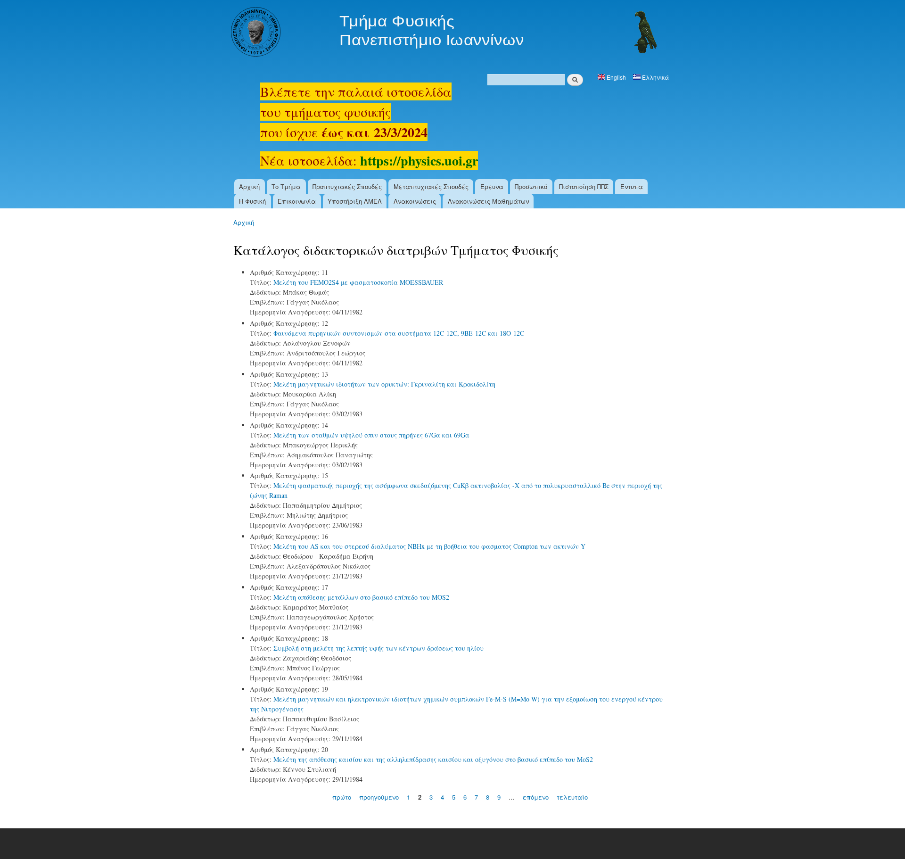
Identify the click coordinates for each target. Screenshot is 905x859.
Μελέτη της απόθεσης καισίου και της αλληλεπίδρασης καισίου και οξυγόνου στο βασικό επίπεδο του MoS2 (433, 759)
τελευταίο (572, 797)
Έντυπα (631, 186)
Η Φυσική (252, 201)
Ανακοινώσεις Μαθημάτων (488, 201)
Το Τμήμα (286, 186)
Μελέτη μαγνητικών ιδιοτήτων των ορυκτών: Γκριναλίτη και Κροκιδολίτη (384, 384)
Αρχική (249, 186)
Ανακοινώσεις (415, 201)
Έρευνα (491, 186)
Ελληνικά (655, 77)
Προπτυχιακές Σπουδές (347, 186)
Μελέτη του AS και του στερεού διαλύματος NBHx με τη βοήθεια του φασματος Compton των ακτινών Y (429, 546)
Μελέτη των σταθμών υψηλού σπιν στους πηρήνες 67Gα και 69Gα (371, 434)
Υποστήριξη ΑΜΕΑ (355, 201)
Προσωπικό (531, 186)
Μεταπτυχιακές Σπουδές (431, 186)
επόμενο (536, 797)
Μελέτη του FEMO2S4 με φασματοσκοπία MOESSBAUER (358, 282)
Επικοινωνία (297, 201)
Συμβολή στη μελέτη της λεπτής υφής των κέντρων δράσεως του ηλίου (378, 648)
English (615, 77)
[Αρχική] (445, 33)
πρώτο (341, 797)
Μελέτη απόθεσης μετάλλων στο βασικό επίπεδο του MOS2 (361, 597)
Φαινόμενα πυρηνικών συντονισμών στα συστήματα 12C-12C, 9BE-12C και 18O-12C (398, 333)
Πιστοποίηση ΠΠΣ (584, 186)
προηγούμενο (379, 797)
